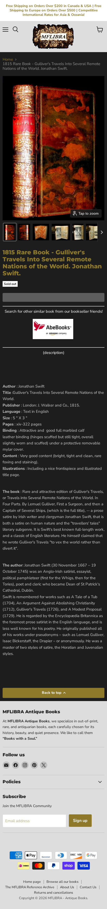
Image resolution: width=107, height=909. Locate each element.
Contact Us (88, 887)
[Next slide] (101, 232)
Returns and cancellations (53, 892)
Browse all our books (62, 881)
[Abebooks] (53, 342)
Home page (32, 881)
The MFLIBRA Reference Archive (29, 887)
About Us (67, 887)
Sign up (80, 820)
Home (8, 59)
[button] (9, 232)
